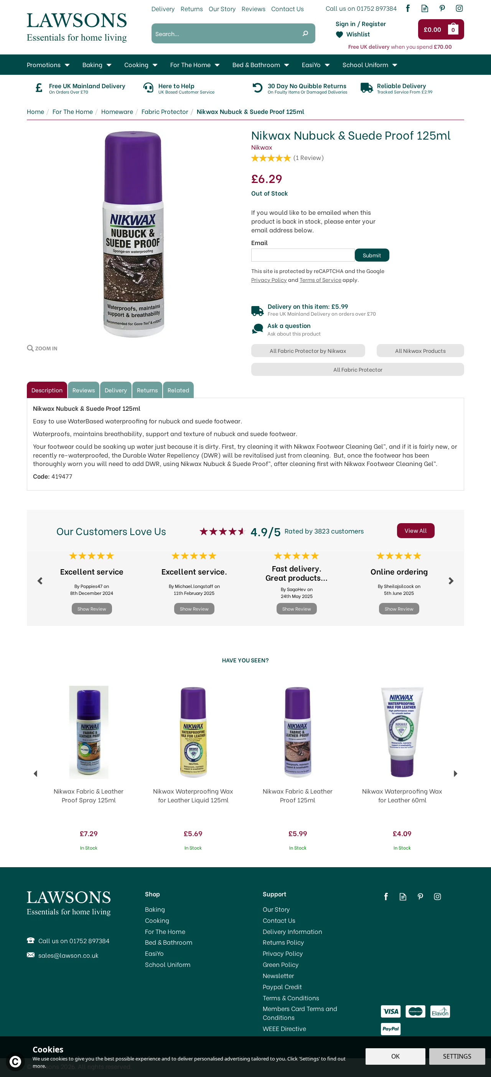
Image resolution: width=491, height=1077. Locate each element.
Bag (454, 29)
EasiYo (154, 953)
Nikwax (261, 146)
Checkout (433, 30)
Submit (372, 255)
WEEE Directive (284, 1028)
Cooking (157, 920)
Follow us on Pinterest (442, 8)
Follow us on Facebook (407, 8)
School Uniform (168, 964)
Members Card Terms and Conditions (300, 1012)
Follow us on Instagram (459, 8)
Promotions (44, 64)
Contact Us (279, 920)
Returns (147, 389)
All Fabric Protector (357, 369)
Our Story (276, 909)
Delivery (116, 389)
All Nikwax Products (420, 350)
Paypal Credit (282, 986)
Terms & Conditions (291, 997)
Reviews (253, 8)
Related (178, 389)
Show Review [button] (91, 608)
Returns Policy (283, 942)
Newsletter (278, 975)
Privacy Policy (269, 279)
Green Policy (281, 964)
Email (259, 242)
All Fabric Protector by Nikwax (308, 350)
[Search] (305, 33)
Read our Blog (425, 8)
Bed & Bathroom (169, 942)
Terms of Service (320, 279)
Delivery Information (292, 931)
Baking (155, 909)
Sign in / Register (361, 23)
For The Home (165, 931)
